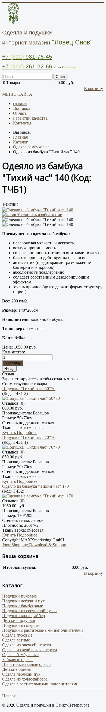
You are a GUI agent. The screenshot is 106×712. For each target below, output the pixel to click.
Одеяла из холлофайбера (25, 679)
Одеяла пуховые (17, 635)
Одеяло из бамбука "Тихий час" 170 (35, 486)
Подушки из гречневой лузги (29, 610)
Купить (9, 432)
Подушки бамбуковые (22, 606)
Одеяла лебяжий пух (21, 674)
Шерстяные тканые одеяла (26, 664)
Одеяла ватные (16, 640)
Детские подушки (18, 620)
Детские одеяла (16, 669)
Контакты (22, 123)
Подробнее (27, 432)
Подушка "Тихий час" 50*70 (28, 388)
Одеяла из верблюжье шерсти (29, 649)
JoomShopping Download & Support (34, 544)
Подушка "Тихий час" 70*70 (28, 437)
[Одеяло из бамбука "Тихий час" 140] (37, 219)
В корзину (93, 88)
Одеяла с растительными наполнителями (40, 684)
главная (20, 103)
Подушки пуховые (19, 596)
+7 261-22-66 (27, 66)
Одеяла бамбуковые (20, 654)
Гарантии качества (30, 118)
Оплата (20, 113)
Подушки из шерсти (21, 625)
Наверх (9, 696)
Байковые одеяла (17, 659)
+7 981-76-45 (27, 56)
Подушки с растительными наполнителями (42, 630)
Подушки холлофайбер (23, 615)
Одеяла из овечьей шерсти (26, 645)
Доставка (21, 108)
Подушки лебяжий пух (23, 601)
